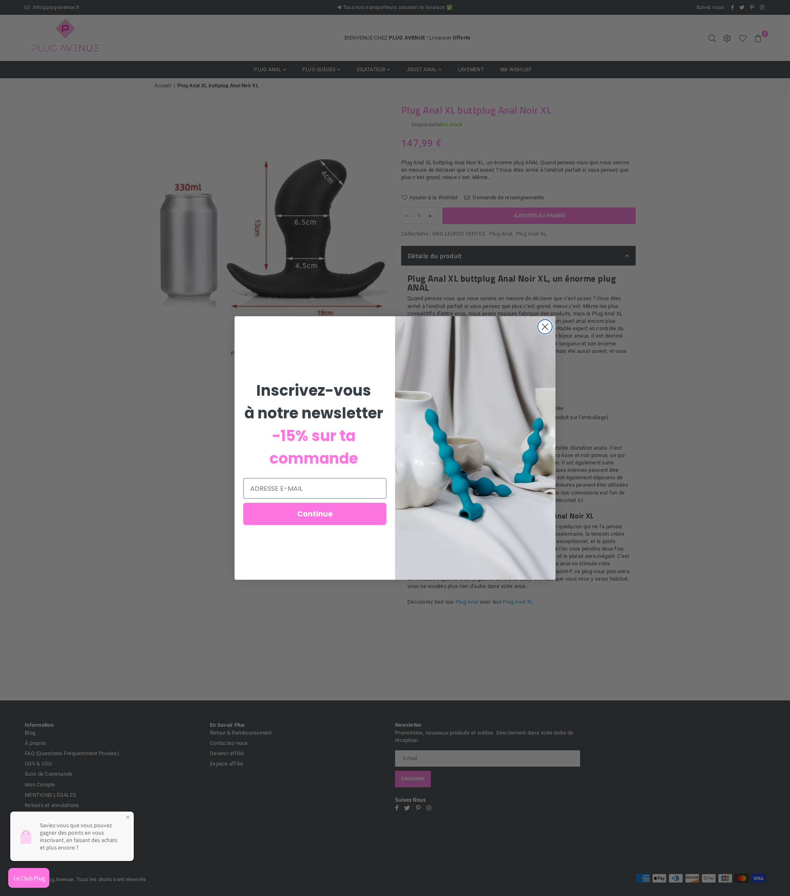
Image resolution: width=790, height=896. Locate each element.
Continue (315, 514)
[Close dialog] (545, 327)
